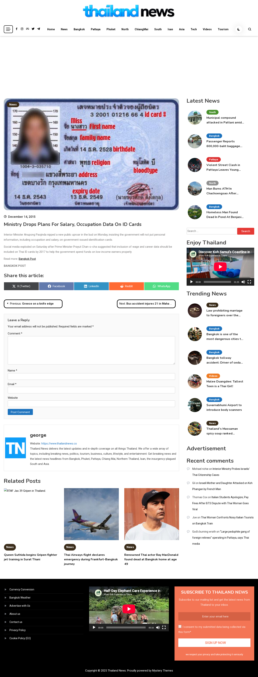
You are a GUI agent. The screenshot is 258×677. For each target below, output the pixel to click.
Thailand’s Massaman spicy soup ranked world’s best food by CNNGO (222, 431)
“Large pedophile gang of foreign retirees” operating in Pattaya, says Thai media (221, 537)
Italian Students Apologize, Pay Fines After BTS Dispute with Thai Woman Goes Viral (220, 503)
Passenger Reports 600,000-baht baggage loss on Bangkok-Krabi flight (223, 144)
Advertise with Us (19, 605)
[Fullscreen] (249, 282)
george (38, 435)
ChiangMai (141, 29)
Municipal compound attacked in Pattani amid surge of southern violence (224, 120)
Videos (207, 29)
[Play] (191, 282)
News (64, 29)
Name (12, 370)
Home (51, 29)
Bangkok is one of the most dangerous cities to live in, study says (224, 336)
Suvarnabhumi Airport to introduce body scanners (224, 407)
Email (12, 384)
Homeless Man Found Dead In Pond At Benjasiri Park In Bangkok (224, 214)
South (158, 29)
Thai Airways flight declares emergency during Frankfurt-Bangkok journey (91, 559)
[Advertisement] (129, 64)
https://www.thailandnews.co (59, 443)
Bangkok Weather (20, 597)
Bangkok (79, 29)
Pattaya (95, 29)
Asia (182, 29)
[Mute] (243, 282)
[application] (220, 267)
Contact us (15, 621)
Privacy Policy (17, 630)
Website (13, 397)
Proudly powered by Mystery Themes (150, 670)
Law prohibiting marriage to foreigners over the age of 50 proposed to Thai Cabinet (224, 313)
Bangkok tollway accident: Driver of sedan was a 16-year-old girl (224, 360)
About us (14, 613)
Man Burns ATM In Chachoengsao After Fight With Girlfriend (221, 191)
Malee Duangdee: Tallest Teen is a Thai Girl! (224, 383)
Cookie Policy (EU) (20, 638)
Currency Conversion (21, 589)
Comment (15, 333)
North (125, 29)
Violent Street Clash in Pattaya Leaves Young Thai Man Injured (223, 167)
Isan (170, 29)
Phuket (111, 29)
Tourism (223, 29)
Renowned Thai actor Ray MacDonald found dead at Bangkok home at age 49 (151, 559)
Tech (194, 29)
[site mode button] (238, 29)
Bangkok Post (27, 259)
